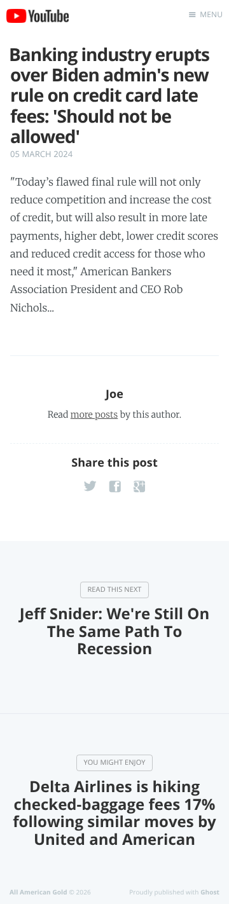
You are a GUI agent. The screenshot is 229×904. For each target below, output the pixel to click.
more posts (94, 414)
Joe (114, 394)
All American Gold (38, 891)
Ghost (209, 891)
